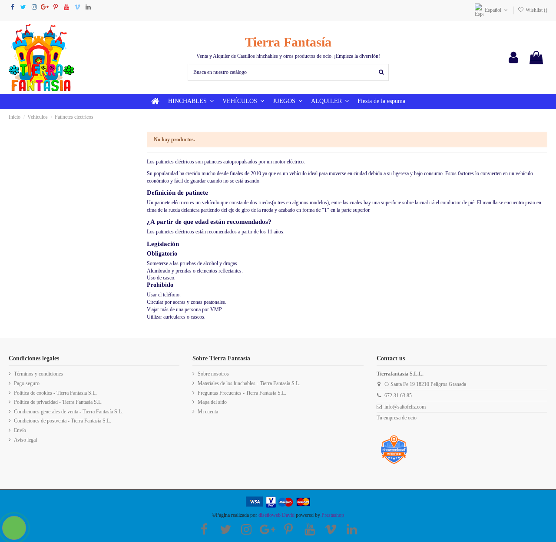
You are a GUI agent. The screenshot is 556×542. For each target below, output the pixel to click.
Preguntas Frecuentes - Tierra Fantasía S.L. (242, 393)
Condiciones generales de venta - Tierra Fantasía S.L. (68, 412)
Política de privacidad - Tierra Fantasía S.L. (58, 402)
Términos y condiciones (38, 374)
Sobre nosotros (213, 374)
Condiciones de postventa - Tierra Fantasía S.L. (62, 421)
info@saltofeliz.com (405, 407)
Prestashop (332, 515)
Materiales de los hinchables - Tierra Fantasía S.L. (249, 383)
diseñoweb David (276, 515)
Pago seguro (27, 383)
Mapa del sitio (212, 402)
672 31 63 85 (398, 395)
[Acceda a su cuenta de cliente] (513, 57)
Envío (20, 430)
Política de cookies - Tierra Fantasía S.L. (55, 393)
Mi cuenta (208, 412)
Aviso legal (25, 440)
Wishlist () (535, 10)
